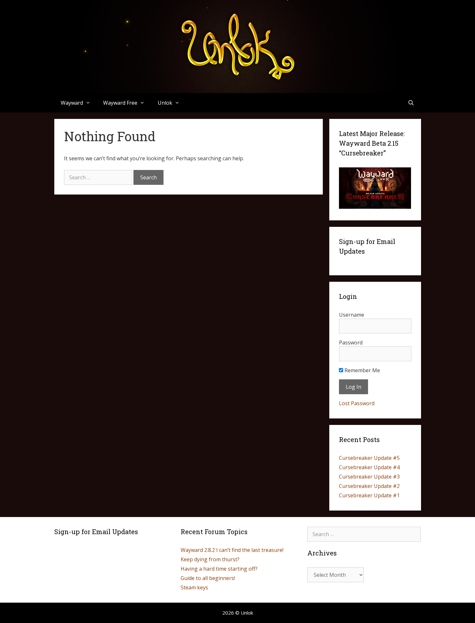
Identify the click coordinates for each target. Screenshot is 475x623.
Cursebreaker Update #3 (369, 476)
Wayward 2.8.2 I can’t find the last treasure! (232, 550)
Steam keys (194, 587)
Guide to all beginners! (208, 578)
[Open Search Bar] (411, 102)
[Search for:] (98, 177)
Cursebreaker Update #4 (369, 467)
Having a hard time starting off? (219, 568)
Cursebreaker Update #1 (369, 495)
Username (351, 314)
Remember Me (361, 370)
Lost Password (357, 403)
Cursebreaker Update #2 (369, 486)
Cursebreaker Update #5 (369, 457)
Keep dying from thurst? (210, 559)
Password (351, 342)
